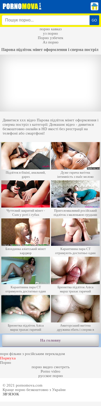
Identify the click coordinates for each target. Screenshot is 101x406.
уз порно (50, 33)
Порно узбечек (50, 38)
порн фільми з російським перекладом (32, 354)
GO (94, 20)
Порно (5, 362)
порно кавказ (51, 29)
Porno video (50, 371)
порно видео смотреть (51, 367)
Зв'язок (11, 394)
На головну (50, 340)
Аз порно (51, 42)
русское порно (50, 376)
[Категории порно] (94, 9)
